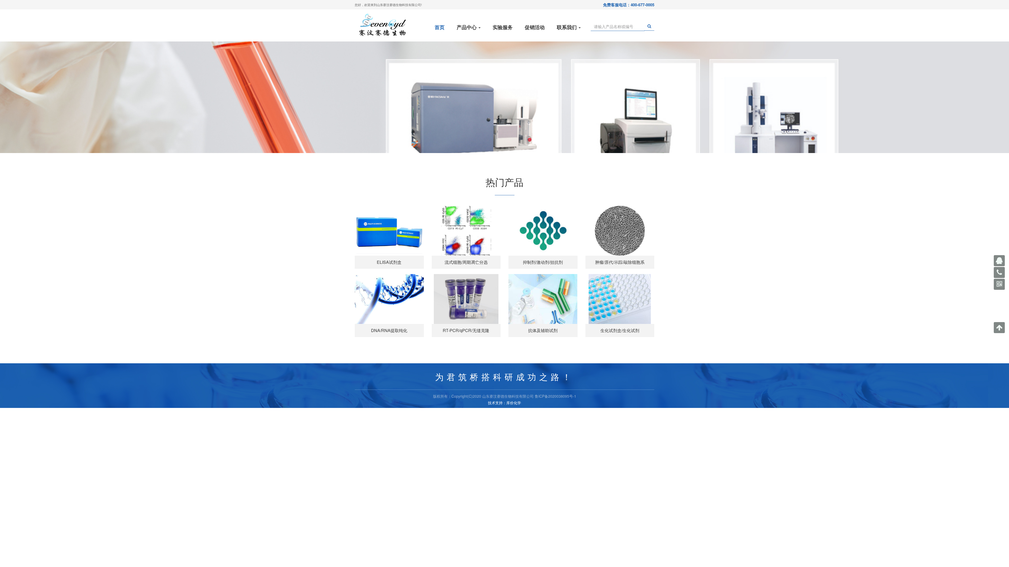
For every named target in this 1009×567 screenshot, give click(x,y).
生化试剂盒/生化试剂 (619, 330)
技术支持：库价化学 (504, 402)
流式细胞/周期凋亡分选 (466, 262)
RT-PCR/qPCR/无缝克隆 (466, 330)
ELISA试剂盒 (389, 262)
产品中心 (467, 27)
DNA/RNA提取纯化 (389, 330)
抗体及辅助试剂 (543, 330)
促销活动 (535, 27)
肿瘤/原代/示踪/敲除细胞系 (620, 262)
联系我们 (567, 27)
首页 (440, 27)
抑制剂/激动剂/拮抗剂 (543, 262)
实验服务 (503, 27)
